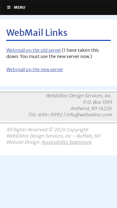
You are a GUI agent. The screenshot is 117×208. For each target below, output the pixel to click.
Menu (19, 7)
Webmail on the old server (33, 50)
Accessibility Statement (66, 142)
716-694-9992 (44, 115)
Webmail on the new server (34, 69)
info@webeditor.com (89, 115)
